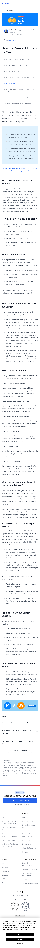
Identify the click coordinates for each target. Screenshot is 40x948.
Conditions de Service (29, 869)
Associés (5, 875)
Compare (25, 852)
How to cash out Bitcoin (12, 83)
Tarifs (24, 817)
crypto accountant (8, 296)
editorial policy (12, 40)
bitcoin (10, 10)
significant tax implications (11, 493)
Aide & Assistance (28, 821)
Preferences (20, 943)
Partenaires (6, 871)
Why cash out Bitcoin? (11, 71)
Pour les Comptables (9, 840)
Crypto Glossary (27, 840)
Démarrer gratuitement (19, 800)
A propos (5, 867)
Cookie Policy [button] (26, 927)
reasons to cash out (24, 265)
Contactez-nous (7, 883)
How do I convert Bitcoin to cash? (15, 65)
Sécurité (24, 880)
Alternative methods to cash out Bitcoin (17, 104)
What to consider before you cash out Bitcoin (19, 77)
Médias (4, 879)
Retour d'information (29, 848)
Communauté (26, 844)
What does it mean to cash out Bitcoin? (17, 59)
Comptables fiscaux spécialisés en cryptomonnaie (28, 827)
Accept (20, 935)
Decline (20, 939)
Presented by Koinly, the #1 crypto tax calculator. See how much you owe (20, 170)
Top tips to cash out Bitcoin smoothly (16, 98)
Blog (3, 10)
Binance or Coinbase (15, 227)
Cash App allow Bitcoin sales (16, 692)
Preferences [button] (32, 929)
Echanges (5, 817)
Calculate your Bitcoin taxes (19, 751)
